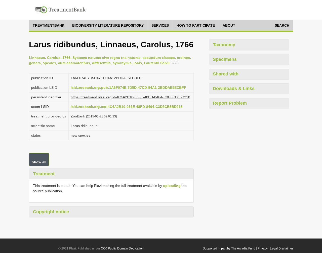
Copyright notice (51, 211)
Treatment (44, 173)
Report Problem (230, 103)
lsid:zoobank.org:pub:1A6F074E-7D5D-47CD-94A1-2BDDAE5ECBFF (128, 88)
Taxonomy (224, 44)
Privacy (263, 248)
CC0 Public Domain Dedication (122, 248)
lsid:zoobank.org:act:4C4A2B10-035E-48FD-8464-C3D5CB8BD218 (127, 107)
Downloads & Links (234, 88)
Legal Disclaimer (281, 248)
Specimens (225, 59)
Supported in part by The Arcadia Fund (229, 248)
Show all (39, 162)
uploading (172, 186)
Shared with (225, 73)
